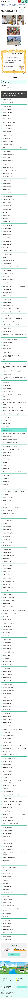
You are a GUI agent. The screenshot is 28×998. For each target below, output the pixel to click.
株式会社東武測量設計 (8, 167)
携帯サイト (19, 975)
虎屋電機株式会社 (7, 706)
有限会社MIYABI (7, 231)
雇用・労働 (11, 4)
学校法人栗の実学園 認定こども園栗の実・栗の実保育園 (14, 403)
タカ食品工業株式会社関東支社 (10, 581)
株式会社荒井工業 (7, 677)
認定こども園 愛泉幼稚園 (9, 600)
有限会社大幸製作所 (7, 342)
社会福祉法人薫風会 (7, 899)
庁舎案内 (22, 986)
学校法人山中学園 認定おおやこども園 (12, 407)
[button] (19, 1)
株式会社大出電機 (7, 299)
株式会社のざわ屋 (7, 228)
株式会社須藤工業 (7, 645)
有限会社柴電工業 (7, 131)
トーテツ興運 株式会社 (8, 590)
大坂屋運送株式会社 (7, 173)
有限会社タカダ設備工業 (8, 144)
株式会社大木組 (6, 189)
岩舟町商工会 (6, 478)
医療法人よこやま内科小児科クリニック (12, 359)
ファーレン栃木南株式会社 (9, 516)
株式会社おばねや (7, 385)
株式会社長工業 (6, 283)
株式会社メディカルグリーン (10, 870)
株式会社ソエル (6, 896)
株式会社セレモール (7, 247)
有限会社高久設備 (7, 263)
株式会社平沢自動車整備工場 (10, 758)
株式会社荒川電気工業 (8, 305)
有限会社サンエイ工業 (8, 606)
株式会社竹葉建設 (7, 738)
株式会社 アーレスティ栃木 (9, 613)
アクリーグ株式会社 (7, 520)
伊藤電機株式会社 (7, 703)
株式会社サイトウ (7, 916)
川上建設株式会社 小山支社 (10, 555)
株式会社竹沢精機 (7, 876)
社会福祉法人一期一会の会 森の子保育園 (12, 801)
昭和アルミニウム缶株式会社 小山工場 (12, 497)
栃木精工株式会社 (7, 529)
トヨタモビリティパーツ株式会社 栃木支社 (13, 729)
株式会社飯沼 (6, 616)
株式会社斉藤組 (6, 632)
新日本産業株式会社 (7, 426)
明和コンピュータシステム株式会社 (11, 507)
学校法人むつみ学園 (7, 348)
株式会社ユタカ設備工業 (8, 102)
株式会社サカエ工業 (7, 767)
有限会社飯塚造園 (7, 697)
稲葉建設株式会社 (7, 648)
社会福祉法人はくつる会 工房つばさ (11, 324)
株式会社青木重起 (7, 234)
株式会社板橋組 (6, 860)
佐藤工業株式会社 (7, 626)
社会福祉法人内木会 (7, 417)
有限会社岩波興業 (7, 186)
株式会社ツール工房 (7, 761)
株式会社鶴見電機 (7, 693)
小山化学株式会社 (7, 302)
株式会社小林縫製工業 (8, 849)
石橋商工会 (5, 484)
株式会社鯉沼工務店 (7, 254)
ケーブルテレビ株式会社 (8, 827)
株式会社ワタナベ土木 (8, 420)
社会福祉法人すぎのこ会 (8, 542)
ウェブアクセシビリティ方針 (7, 980)
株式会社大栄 (6, 635)
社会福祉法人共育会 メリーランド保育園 (12, 318)
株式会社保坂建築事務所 (8, 719)
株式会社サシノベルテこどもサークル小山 (13, 745)
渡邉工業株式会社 (7, 526)
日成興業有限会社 (7, 241)
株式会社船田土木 (7, 713)
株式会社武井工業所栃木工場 (10, 279)
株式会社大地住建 (7, 913)
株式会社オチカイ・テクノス (10, 115)
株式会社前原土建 (7, 668)
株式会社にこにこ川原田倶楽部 (10, 321)
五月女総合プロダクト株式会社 (10, 199)
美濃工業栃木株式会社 (8, 106)
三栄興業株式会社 (7, 205)
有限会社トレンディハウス (9, 500)
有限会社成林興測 (7, 151)
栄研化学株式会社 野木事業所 (10, 122)
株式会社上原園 (6, 571)
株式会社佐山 (6, 218)
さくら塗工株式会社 (7, 176)
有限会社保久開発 (7, 202)
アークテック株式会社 (8, 798)
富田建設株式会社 (7, 671)
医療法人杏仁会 (6, 399)
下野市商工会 (6, 212)
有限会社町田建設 (7, 180)
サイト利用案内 (20, 978)
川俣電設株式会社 (7, 99)
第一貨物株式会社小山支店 (9, 905)
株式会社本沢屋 (6, 926)
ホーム (2, 4)
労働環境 (15, 4)
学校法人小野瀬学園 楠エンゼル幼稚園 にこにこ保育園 (14, 395)
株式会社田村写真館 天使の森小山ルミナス (13, 442)
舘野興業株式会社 (7, 561)
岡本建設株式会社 (7, 742)
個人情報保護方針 (5, 978)
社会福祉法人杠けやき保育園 (10, 578)
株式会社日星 (6, 276)
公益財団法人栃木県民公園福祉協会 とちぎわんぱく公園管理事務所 (14, 356)
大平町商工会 (6, 475)
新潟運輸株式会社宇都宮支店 (10, 754)
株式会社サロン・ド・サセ (9, 164)
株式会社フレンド (7, 504)
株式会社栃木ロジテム (8, 603)
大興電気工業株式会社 (8, 687)
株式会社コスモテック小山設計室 (11, 785)
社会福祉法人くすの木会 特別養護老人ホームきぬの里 (14, 378)
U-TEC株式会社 (6, 539)
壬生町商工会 (6, 459)
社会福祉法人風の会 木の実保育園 (11, 414)
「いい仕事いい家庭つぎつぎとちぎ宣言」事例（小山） (14, 94)
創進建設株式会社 (7, 209)
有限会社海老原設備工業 (8, 154)
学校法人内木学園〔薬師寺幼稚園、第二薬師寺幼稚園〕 (14, 367)
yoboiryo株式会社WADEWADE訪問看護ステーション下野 (14, 909)
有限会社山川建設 (7, 119)
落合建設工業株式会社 (8, 820)
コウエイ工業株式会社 (8, 128)
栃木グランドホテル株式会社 (10, 513)
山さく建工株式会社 (7, 674)
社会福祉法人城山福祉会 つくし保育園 (12, 371)
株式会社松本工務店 (7, 725)
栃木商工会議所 (6, 221)
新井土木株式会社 (7, 109)
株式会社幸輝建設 (7, 193)
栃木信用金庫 (6, 889)
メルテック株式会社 (7, 510)
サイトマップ (4, 983)
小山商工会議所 (6, 836)
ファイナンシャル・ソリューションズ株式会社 (14, 286)
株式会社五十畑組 (7, 388)
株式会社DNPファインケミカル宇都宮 (12, 488)
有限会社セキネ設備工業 (8, 623)
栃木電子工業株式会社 (8, 587)
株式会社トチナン (7, 722)
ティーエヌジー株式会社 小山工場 (11, 449)
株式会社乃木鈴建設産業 (8, 690)
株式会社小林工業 (7, 452)
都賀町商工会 (6, 462)
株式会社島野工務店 (7, 238)
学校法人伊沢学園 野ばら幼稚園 (11, 795)
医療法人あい (6, 345)
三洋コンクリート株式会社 (9, 735)
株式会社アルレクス (7, 455)
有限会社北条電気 (7, 183)
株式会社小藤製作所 (7, 846)
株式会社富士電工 (7, 138)
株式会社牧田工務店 (7, 436)
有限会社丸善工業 (7, 328)
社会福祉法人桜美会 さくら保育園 (11, 308)
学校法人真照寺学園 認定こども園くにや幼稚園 (14, 610)
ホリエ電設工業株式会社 (8, 661)
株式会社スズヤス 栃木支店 (9, 170)
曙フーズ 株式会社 (7, 883)
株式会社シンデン (7, 523)
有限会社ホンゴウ (7, 880)
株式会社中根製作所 (7, 830)
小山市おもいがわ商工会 (8, 260)
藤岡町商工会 (6, 481)
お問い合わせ (19, 980)
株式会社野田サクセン (8, 629)
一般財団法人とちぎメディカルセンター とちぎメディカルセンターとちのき (14, 781)
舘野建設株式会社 (7, 680)
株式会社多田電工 (7, 545)
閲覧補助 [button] (23, 2)
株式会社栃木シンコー (8, 565)
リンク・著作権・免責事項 (6, 975)
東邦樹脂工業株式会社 (8, 423)
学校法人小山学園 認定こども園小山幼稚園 (13, 410)
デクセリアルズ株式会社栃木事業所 (11, 804)
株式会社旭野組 (6, 655)
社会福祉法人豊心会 (7, 430)
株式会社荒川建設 (7, 642)
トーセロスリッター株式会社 (10, 857)
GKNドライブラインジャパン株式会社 (12, 471)
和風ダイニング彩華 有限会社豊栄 (11, 823)
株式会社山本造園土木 (8, 732)
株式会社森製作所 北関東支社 (10, 339)
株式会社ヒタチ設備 (7, 664)
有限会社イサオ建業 (7, 135)
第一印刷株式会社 (7, 764)
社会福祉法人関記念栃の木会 (10, 391)
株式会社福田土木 (7, 920)
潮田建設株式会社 (7, 716)
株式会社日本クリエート (8, 873)
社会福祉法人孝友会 (7, 315)
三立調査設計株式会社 (8, 936)
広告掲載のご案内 (14, 954)
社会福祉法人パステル (8, 840)
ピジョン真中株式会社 (8, 791)
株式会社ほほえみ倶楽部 (8, 817)
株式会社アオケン (7, 157)
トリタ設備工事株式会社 (8, 684)
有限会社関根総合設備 (8, 533)
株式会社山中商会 (7, 902)
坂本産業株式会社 (7, 552)
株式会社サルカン (7, 658)
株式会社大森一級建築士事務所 (10, 267)
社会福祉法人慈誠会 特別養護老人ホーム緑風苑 (14, 491)
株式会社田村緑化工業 (8, 125)
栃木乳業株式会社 (7, 331)
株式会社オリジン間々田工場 (10, 867)
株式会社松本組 (6, 363)
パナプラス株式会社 (7, 892)
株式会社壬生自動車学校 (8, 597)
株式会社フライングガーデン (10, 257)
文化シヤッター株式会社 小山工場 (11, 312)
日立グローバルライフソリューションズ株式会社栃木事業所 (14, 853)
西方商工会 (5, 465)
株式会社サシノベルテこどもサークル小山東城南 (14, 748)
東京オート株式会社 (7, 833)
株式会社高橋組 (6, 558)
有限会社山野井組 (7, 270)
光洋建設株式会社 (7, 568)
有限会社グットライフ (8, 295)
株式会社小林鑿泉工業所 (8, 652)
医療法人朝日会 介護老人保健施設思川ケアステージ (14, 335)
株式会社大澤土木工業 (8, 273)
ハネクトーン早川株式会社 (9, 374)
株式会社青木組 (6, 709)
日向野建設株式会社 (7, 536)
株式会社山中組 (6, 751)
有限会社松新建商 (7, 352)
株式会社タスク (6, 777)
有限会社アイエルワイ (8, 807)
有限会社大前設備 (7, 639)
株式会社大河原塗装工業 (8, 292)
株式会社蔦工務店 (7, 811)
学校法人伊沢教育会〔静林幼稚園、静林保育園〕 (14, 433)
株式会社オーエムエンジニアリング (11, 494)
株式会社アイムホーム (8, 939)
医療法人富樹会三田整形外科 (10, 933)
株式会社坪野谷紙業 (7, 112)
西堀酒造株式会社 (7, 886)
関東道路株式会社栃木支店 (9, 250)
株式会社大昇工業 (7, 619)
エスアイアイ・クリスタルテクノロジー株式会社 (14, 814)
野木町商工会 (6, 468)
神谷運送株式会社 (7, 923)
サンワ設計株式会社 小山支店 (10, 446)
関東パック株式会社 (7, 574)
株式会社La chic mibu (8, 141)
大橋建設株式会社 (7, 549)
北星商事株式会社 (7, 774)
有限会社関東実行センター (9, 594)
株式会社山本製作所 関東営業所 (10, 439)
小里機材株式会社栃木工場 (9, 771)
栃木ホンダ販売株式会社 (8, 196)
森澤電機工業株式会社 (8, 160)
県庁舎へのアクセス (20, 983)
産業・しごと (6, 4)
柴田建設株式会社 (7, 244)
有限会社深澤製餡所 (7, 843)
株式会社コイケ (6, 215)
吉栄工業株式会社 (7, 289)
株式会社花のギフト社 (8, 929)
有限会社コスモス (7, 584)
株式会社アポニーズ (7, 225)
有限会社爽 (5, 788)
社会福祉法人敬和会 (7, 382)
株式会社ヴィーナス (7, 864)
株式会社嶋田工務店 (7, 700)
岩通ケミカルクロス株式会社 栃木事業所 (12, 148)
